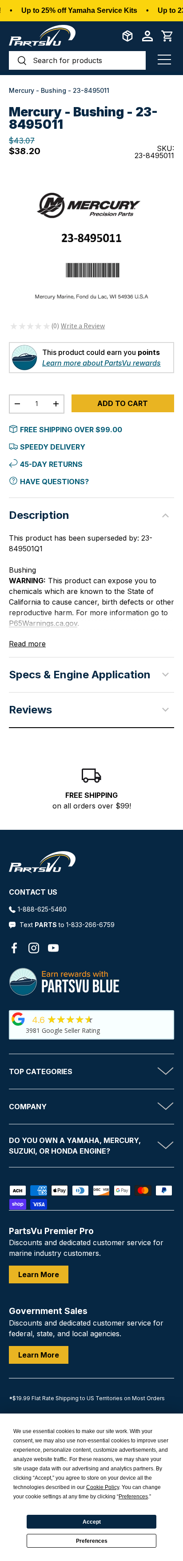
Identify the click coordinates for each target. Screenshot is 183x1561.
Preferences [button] (133, 1496)
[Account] (147, 36)
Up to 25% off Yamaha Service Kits (79, 10)
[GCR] (18, 1019)
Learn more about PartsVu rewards (101, 362)
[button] (167, 36)
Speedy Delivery (52, 446)
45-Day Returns (51, 464)
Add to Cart (122, 403)
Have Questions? (54, 481)
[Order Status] (127, 36)
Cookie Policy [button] (102, 1487)
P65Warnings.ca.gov (43, 623)
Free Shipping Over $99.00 (71, 429)
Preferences (91, 1541)
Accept (92, 1522)
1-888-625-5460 (42, 909)
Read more (27, 643)
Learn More (38, 1274)
